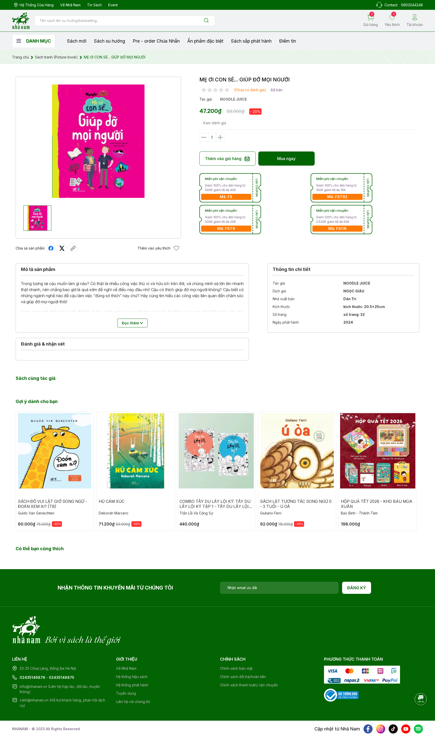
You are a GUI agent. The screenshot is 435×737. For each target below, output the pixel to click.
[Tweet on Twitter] (62, 248)
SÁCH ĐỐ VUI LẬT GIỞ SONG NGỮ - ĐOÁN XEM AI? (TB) (52, 504)
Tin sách (94, 5)
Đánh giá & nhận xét (43, 344)
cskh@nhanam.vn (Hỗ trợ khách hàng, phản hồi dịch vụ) (62, 703)
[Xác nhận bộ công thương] (341, 695)
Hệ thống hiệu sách (132, 676)
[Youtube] (405, 728)
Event (113, 5)
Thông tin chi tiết (291, 269)
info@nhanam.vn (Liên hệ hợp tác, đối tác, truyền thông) (60, 689)
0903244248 (412, 5)
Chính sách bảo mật (236, 668)
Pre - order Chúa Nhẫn (156, 41)
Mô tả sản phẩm (38, 269)
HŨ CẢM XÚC (111, 501)
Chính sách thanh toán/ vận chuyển (249, 685)
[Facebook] (368, 728)
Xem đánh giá (214, 123)
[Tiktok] (393, 728)
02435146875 (61, 677)
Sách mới (76, 41)
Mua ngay (286, 158)
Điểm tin (287, 41)
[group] (98, 141)
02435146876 (32, 677)
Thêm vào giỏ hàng (223, 158)
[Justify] (206, 20)
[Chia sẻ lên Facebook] (51, 248)
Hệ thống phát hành (132, 685)
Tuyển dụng (126, 693)
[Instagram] (380, 728)
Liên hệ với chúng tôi (133, 701)
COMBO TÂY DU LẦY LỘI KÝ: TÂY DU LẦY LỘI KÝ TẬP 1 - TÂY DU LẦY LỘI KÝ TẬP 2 (214, 506)
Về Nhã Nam (70, 5)
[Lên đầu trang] (421, 713)
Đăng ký (356, 587)
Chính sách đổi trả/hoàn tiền (243, 676)
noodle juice (233, 99)
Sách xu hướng (109, 41)
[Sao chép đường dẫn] (73, 248)
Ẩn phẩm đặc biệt (205, 41)
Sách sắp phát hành (251, 41)
